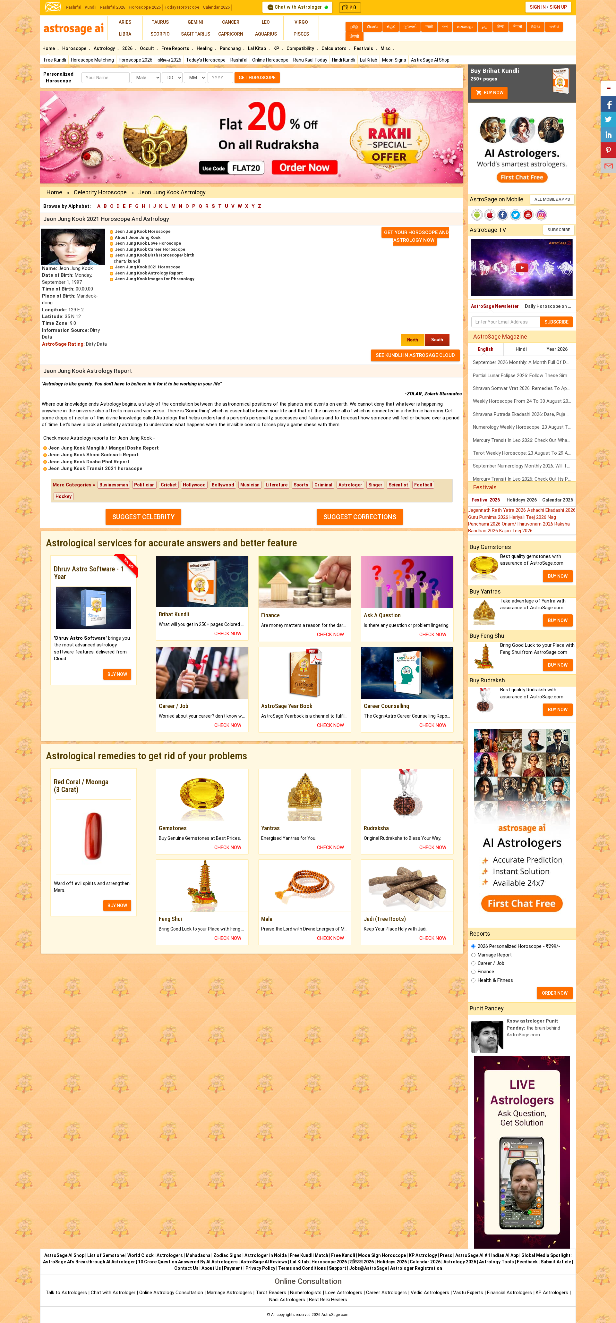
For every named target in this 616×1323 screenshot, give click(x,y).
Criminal (323, 484)
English (485, 349)
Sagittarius (195, 34)
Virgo (301, 22)
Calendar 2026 (216, 7)
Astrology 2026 (459, 1261)
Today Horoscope (181, 7)
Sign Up (558, 7)
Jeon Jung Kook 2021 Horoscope (147, 267)
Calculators (334, 48)
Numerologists (306, 1292)
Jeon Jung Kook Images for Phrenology (154, 278)
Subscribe (558, 229)
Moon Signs (394, 60)
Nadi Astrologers (287, 1299)
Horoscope (74, 48)
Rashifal (73, 7)
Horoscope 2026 (145, 7)
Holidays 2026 (522, 499)
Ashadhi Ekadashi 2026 (551, 510)
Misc (386, 48)
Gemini (195, 22)
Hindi (521, 349)
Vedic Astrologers (430, 1292)
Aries (125, 22)
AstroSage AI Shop (430, 60)
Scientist (398, 484)
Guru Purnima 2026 (488, 517)
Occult (147, 48)
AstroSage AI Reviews (264, 1261)
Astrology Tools (496, 1261)
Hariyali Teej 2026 (528, 517)
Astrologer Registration (416, 1268)
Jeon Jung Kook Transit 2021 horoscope (95, 468)
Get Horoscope (257, 77)
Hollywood (194, 484)
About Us (211, 1268)
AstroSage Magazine (500, 336)
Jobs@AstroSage (368, 1268)
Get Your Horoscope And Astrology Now (416, 236)
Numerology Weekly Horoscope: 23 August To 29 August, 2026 (524, 427)
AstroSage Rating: (63, 344)
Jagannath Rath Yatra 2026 (497, 510)
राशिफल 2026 (169, 60)
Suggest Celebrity (143, 517)
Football (423, 484)
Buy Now (493, 92)
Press (446, 1255)
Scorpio (160, 34)
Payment (233, 1268)
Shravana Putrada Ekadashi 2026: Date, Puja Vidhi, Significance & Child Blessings (524, 414)
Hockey (64, 496)
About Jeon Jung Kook (137, 237)
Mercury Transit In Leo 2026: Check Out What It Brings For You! (524, 440)
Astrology (105, 48)
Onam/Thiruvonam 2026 (528, 524)
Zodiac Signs (227, 1255)
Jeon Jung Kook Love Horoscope (148, 243)
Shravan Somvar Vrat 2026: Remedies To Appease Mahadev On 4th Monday (524, 388)
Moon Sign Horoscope (382, 1255)
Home (49, 48)
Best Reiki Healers (328, 1299)
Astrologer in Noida (265, 1255)
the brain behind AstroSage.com (533, 1028)
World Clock (140, 1255)
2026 (127, 48)
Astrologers (170, 1255)
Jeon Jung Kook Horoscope (142, 231)
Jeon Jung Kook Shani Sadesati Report (93, 455)
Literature (276, 484)
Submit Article (556, 1261)
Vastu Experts (468, 1292)
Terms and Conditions (302, 1268)
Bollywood (223, 484)
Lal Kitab (368, 60)
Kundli (90, 7)
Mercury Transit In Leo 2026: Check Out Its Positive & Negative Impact (524, 479)
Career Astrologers (386, 1292)
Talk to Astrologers (66, 1292)
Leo (266, 22)
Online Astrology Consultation (171, 1292)
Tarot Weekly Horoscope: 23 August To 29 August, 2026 (524, 453)
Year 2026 (557, 349)
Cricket (169, 484)
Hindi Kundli (343, 60)
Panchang (231, 48)
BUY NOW (117, 674)
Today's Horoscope (206, 60)
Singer (375, 484)
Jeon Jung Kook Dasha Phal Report (89, 462)
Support (337, 1268)
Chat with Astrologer (298, 7)
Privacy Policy (260, 1268)
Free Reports (175, 48)
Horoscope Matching (92, 60)
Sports (301, 484)
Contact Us (186, 1268)
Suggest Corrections (359, 517)
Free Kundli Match (309, 1255)
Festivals (364, 48)
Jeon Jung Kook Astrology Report (149, 273)
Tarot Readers (271, 1292)
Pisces (301, 34)
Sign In (538, 7)
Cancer (230, 22)
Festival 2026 (486, 499)
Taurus (160, 22)
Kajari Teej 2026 (516, 531)
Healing (205, 48)
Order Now (555, 993)
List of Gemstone (105, 1255)
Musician (250, 484)
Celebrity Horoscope (100, 192)
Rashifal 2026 (112, 7)
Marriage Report (495, 955)
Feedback (527, 1261)
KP (276, 48)
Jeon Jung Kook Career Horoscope (150, 249)
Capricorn (230, 34)
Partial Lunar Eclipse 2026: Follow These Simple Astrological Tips (524, 375)
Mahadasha (198, 1255)
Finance (486, 971)
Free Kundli (55, 60)
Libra (125, 34)
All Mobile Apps (552, 199)
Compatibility (301, 48)
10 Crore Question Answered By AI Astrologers (188, 1261)
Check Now (227, 633)
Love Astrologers (343, 1292)
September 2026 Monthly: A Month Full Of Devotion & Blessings (524, 362)
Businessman (113, 484)
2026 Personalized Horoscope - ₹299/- (519, 946)
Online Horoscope (270, 60)
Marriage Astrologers (230, 1292)
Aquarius (266, 34)
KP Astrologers (552, 1292)
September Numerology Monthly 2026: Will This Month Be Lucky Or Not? (524, 466)
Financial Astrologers (509, 1292)
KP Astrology (423, 1255)
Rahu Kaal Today (310, 60)
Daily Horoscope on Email (550, 306)
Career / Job (491, 963)
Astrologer (350, 484)
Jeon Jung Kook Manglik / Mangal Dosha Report (103, 448)
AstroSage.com (334, 1314)
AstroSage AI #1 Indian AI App (486, 1255)
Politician (144, 484)
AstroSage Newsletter (495, 306)
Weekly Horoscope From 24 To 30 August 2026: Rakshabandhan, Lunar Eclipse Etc (524, 401)
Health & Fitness (495, 980)
